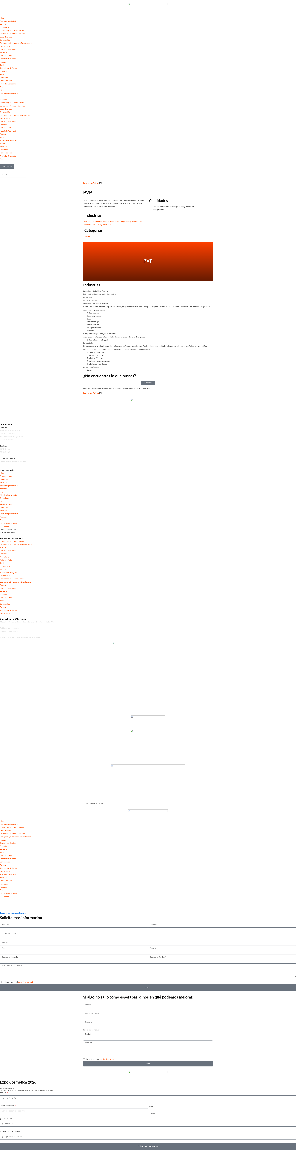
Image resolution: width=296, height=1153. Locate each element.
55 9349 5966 (5, 449)
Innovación (4, 78)
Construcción (5, 40)
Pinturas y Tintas (6, 56)
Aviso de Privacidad (7, 533)
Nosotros (3, 71)
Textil (2, 65)
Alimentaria (4, 27)
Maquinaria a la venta (8, 495)
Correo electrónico (7, 1106)
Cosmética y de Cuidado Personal (12, 31)
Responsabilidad (6, 81)
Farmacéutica (5, 46)
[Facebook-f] (3, 901)
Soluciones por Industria (9, 21)
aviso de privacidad (25, 982)
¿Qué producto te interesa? (10, 1131)
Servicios (3, 75)
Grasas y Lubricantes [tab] (91, 301)
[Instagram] (15, 416)
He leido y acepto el (18, 982)
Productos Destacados (8, 84)
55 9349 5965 (5, 452)
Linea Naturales (6, 831)
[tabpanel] (148, 318)
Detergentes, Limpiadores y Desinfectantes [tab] (99, 294)
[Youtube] (22, 416)
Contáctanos (4, 498)
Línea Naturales (6, 37)
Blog (1, 87)
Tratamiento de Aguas (8, 68)
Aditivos (96, 183)
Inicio (2, 18)
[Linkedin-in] (9, 416)
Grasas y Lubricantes (7, 49)
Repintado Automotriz (8, 59)
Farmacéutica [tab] (88, 297)
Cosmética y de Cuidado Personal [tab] (95, 291)
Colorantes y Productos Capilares (12, 34)
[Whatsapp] (28, 416)
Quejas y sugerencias (8, 530)
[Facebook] (3, 416)
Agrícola (3, 24)
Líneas (90, 183)
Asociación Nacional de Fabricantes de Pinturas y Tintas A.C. (27, 622)
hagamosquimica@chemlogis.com (13, 461)
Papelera (3, 53)
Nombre (3, 1093)
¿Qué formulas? (6, 1119)
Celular (151, 1107)
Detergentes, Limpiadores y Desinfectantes (16, 43)
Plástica (3, 62)
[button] (148, 170)
